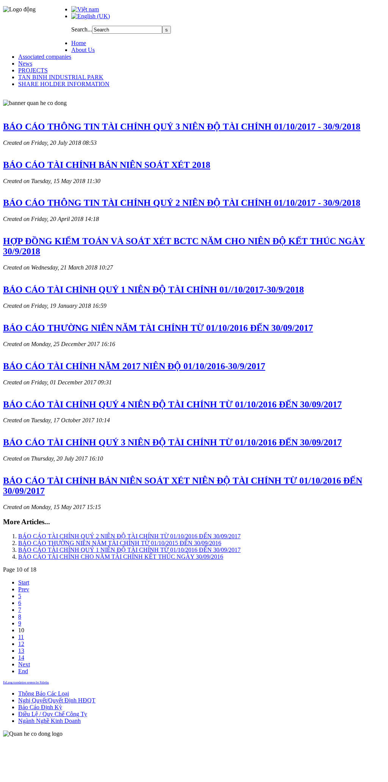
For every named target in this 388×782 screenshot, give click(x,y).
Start (23, 582)
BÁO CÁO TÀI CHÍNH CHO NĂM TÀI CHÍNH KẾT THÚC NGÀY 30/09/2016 (120, 556)
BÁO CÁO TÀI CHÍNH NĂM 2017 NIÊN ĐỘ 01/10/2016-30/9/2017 (134, 366)
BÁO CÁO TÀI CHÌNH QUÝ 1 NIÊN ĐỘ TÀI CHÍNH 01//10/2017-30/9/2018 (153, 290)
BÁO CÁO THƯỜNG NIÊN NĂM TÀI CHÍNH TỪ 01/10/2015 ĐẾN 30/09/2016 (119, 543)
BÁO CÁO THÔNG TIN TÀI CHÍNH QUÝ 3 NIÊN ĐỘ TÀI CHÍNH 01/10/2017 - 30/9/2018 (181, 127)
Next (24, 664)
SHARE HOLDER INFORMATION (64, 84)
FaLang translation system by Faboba (26, 682)
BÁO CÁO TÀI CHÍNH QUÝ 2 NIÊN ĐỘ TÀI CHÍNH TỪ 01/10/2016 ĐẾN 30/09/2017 (129, 536)
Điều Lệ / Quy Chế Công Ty (52, 714)
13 (21, 650)
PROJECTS (33, 70)
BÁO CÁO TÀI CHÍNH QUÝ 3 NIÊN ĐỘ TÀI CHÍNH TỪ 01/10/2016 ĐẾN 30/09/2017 (172, 442)
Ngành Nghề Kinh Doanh (49, 721)
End (23, 671)
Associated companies (44, 56)
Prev (23, 589)
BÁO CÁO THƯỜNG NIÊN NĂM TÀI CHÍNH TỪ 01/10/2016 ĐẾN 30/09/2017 (158, 328)
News (25, 63)
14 (21, 657)
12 (21, 644)
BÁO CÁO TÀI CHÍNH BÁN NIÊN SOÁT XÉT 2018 (106, 165)
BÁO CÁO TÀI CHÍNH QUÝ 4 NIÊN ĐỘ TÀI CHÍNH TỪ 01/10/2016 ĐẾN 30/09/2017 (172, 404)
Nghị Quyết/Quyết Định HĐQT (56, 700)
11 (21, 637)
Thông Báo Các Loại (43, 693)
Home (78, 43)
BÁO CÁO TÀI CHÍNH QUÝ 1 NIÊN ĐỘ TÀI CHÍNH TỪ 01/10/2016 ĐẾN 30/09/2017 (129, 550)
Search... (81, 29)
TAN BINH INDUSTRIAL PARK (60, 77)
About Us (83, 50)
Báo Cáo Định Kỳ (40, 707)
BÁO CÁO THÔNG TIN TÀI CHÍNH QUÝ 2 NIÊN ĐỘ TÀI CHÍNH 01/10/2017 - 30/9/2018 (181, 203)
